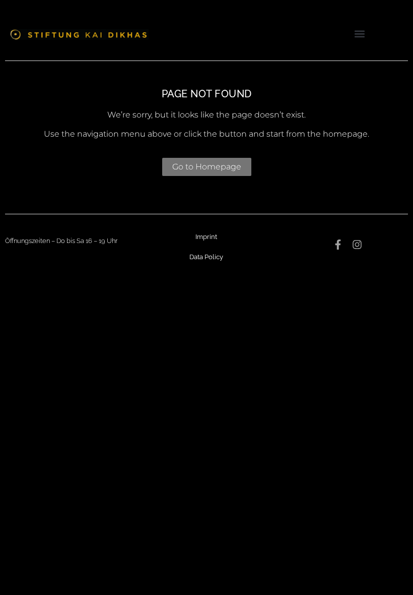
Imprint (206, 237)
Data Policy (206, 257)
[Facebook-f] (338, 244)
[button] (359, 33)
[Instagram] (357, 244)
